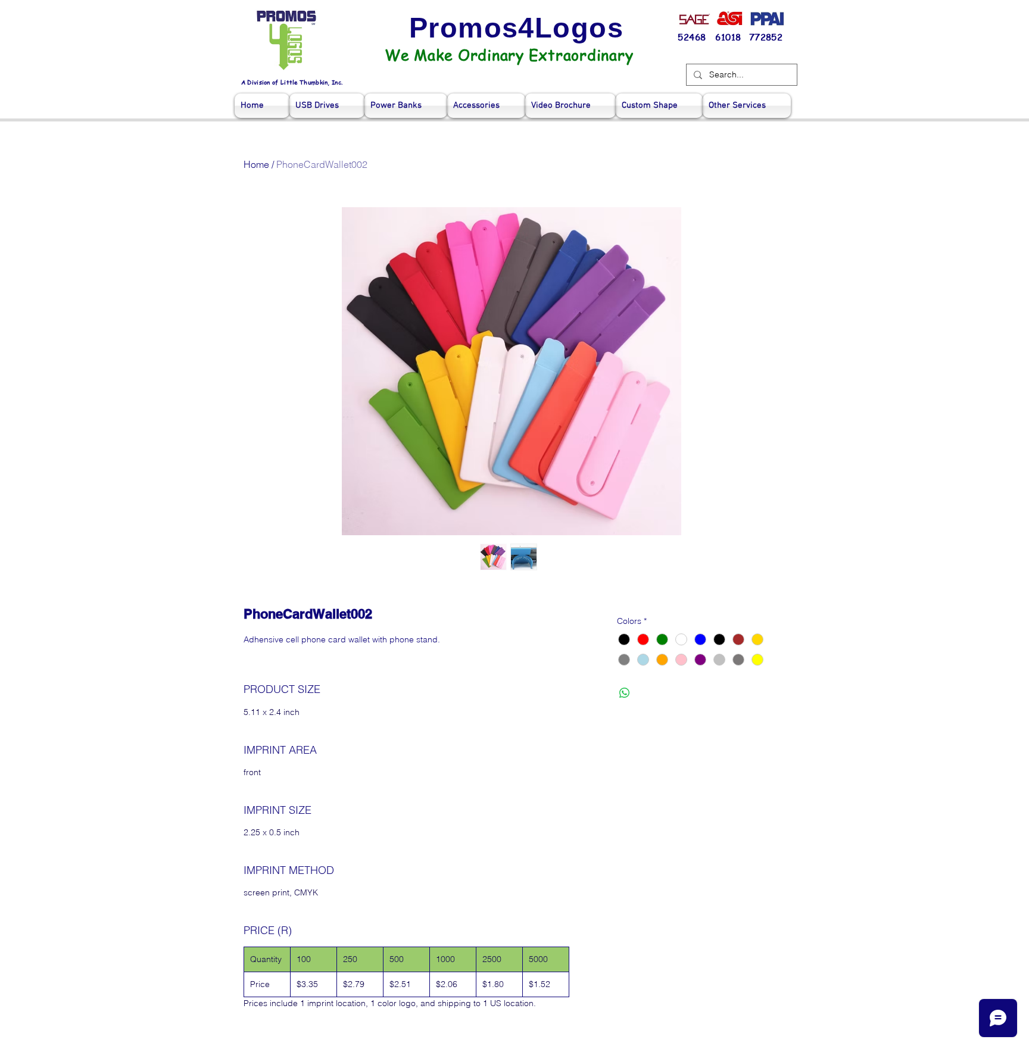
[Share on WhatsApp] (625, 693)
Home (256, 164)
